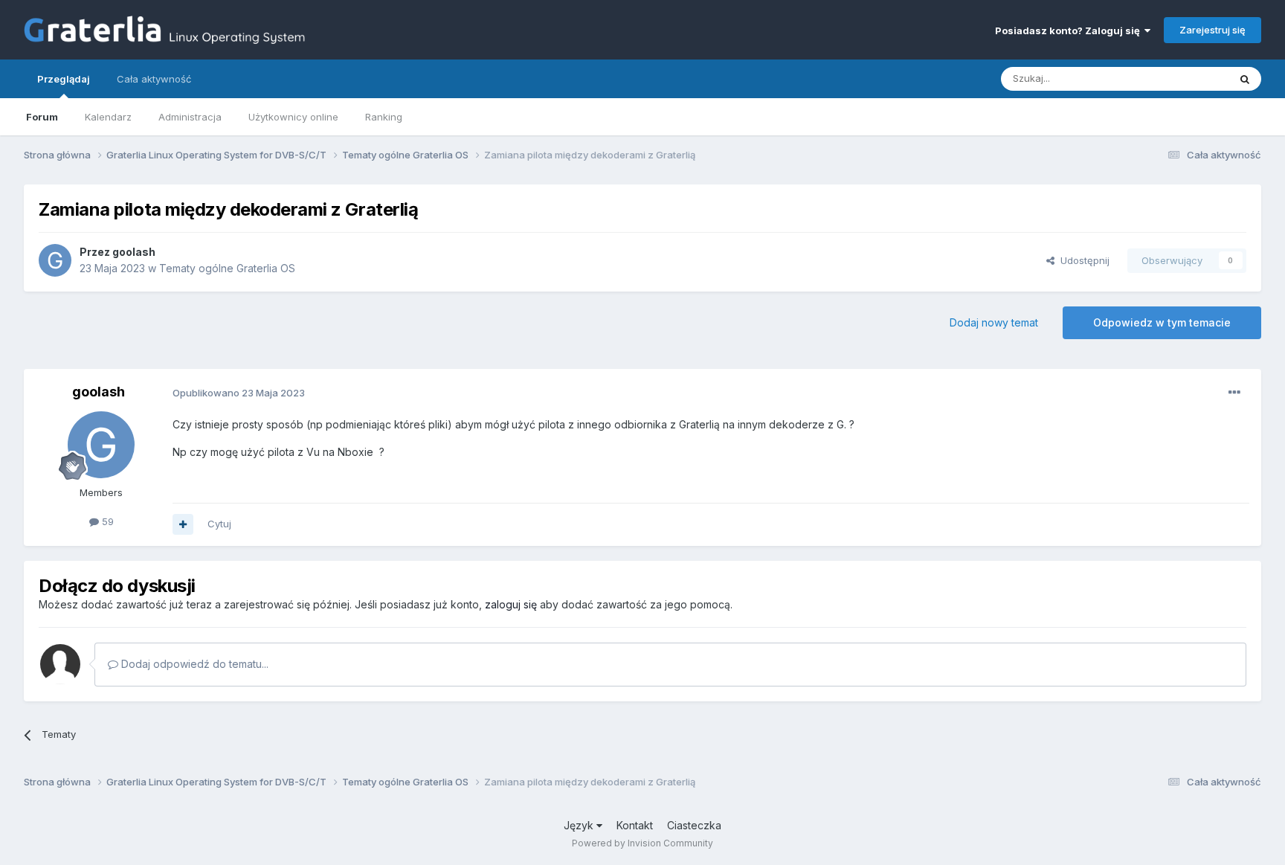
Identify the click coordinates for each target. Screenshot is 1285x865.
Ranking (383, 117)
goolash (133, 251)
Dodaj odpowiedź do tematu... (193, 663)
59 (106, 521)
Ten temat (1186, 78)
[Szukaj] (1244, 79)
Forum (42, 117)
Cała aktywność (154, 79)
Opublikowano (239, 393)
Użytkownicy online (293, 117)
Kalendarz (108, 117)
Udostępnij (1082, 260)
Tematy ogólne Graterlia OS (227, 268)
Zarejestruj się (1212, 30)
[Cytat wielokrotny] (183, 524)
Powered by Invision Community (642, 843)
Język (580, 825)
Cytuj (219, 524)
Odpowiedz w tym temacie (1162, 322)
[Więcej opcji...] (1234, 393)
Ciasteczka (694, 825)
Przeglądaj (63, 79)
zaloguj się (511, 604)
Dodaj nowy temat (994, 322)
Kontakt (634, 825)
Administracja (190, 117)
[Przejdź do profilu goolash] (55, 260)
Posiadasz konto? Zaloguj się (1069, 30)
